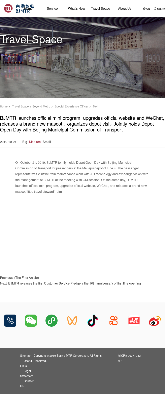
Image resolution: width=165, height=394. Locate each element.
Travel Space (100, 8)
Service (52, 8)
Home (28, 8)
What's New (76, 8)
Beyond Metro (41, 106)
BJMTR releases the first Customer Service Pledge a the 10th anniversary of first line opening (74, 283)
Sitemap (25, 355)
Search (161, 8)
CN (148, 8)
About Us (124, 8)
